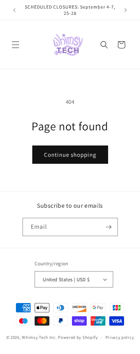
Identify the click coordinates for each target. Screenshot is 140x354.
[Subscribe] (108, 227)
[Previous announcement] (14, 10)
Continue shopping (70, 154)
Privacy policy (119, 337)
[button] (15, 44)
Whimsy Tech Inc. (39, 337)
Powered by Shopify (78, 337)
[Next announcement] (125, 10)
